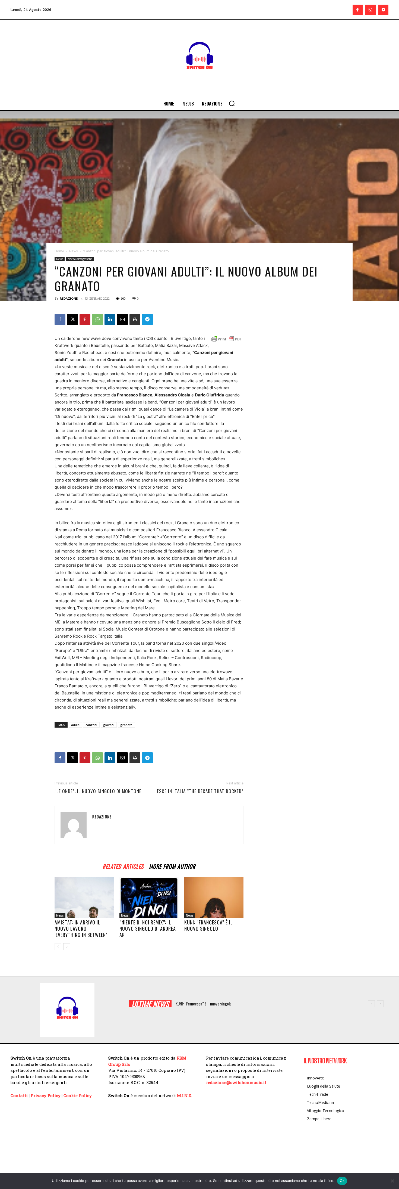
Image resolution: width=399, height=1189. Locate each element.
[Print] (134, 319)
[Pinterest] (85, 319)
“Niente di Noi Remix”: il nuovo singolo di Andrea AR (147, 928)
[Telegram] (147, 319)
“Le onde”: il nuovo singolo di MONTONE (98, 791)
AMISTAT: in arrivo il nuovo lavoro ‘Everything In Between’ (81, 928)
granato (126, 725)
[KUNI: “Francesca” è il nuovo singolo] (213, 897)
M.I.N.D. (184, 1095)
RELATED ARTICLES (123, 865)
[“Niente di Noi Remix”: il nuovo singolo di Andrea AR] (149, 897)
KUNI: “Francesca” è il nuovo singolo (208, 925)
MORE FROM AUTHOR (172, 865)
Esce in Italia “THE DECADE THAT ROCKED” (200, 791)
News (73, 251)
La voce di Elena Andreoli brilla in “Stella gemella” (214, 1004)
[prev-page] (58, 946)
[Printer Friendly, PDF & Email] (226, 339)
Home (59, 251)
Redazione (69, 298)
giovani (108, 725)
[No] (392, 1181)
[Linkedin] (109, 319)
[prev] (371, 1003)
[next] (380, 1003)
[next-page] (66, 946)
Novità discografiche (80, 259)
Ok (342, 1180)
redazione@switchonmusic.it (236, 1082)
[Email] (122, 319)
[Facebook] (358, 10)
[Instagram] (370, 10)
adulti (75, 725)
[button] (231, 103)
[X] (72, 319)
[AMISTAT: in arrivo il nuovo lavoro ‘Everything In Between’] (84, 897)
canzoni (91, 725)
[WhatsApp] (97, 319)
